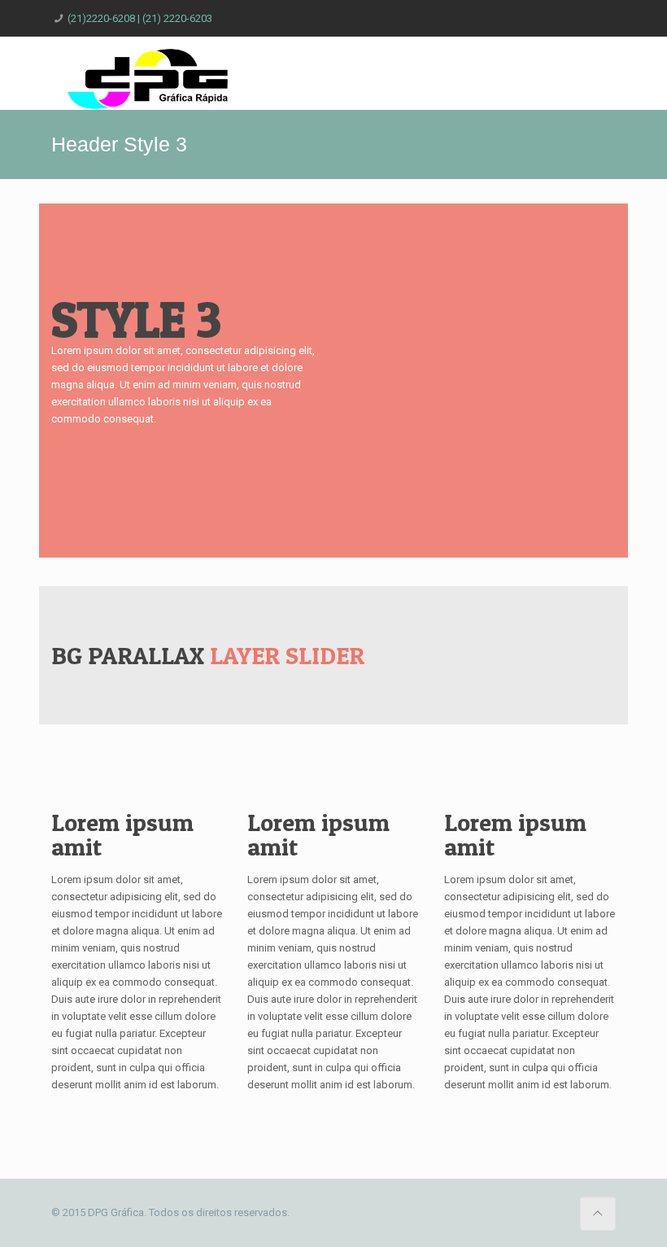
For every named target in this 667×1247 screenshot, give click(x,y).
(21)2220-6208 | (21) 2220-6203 (140, 18)
